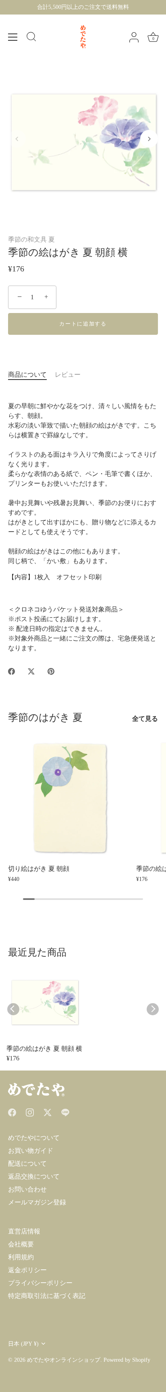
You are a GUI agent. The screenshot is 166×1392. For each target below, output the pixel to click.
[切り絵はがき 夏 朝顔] (70, 798)
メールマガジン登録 (37, 1202)
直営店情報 (24, 1231)
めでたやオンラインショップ (63, 1360)
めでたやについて (34, 1137)
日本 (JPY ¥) (23, 1344)
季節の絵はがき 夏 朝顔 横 (44, 1048)
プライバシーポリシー (40, 1282)
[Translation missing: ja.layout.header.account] (134, 37)
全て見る (145, 718)
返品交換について (34, 1176)
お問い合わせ (27, 1189)
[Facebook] (12, 1111)
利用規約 (21, 1257)
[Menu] (13, 37)
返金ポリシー (27, 1270)
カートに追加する (83, 324)
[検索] (31, 38)
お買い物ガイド (30, 1150)
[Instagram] (30, 1111)
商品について (27, 374)
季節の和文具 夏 (31, 239)
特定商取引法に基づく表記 (46, 1295)
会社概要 (21, 1244)
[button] (17, 139)
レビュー (68, 374)
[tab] (31, 375)
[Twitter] (48, 1111)
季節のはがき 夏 (45, 717)
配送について (27, 1163)
